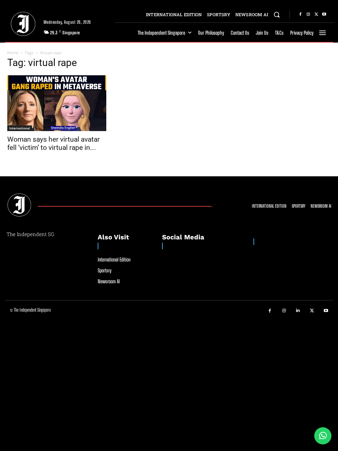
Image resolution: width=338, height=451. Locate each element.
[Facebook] (300, 14)
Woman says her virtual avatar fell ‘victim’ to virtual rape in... (53, 143)
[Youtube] (324, 14)
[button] (277, 14)
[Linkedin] (298, 310)
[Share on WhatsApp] (322, 435)
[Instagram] (308, 14)
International (19, 128)
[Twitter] (316, 14)
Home (12, 52)
